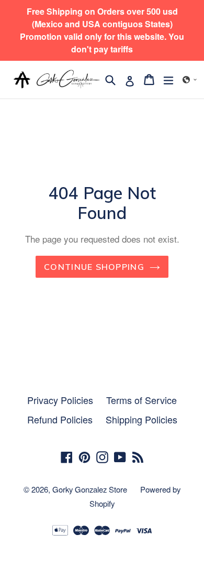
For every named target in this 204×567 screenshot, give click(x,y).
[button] (189, 79)
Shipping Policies (141, 419)
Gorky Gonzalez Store (89, 489)
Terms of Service (141, 400)
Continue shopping (94, 266)
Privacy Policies (60, 400)
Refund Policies (60, 419)
